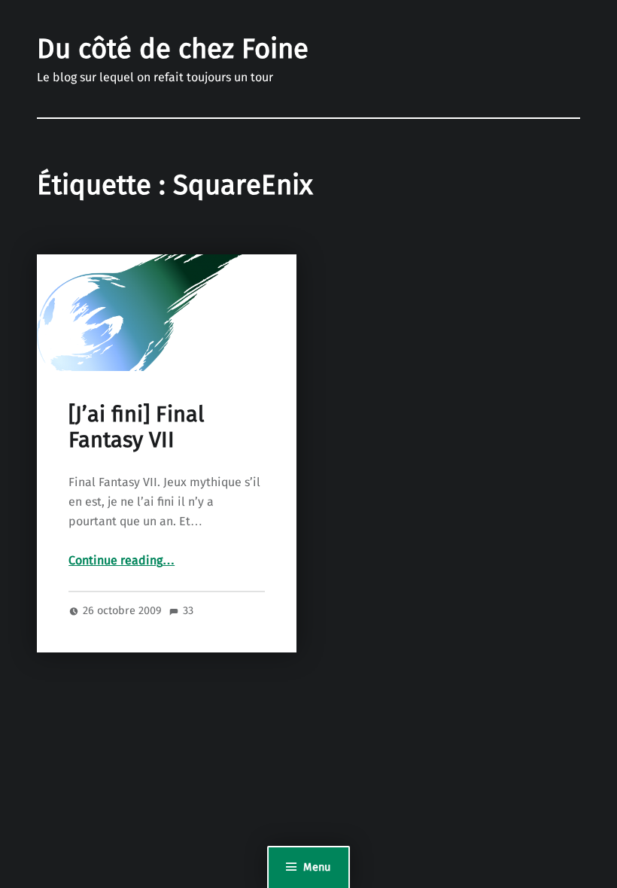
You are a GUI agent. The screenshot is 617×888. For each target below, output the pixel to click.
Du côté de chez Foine (172, 50)
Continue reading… (121, 561)
